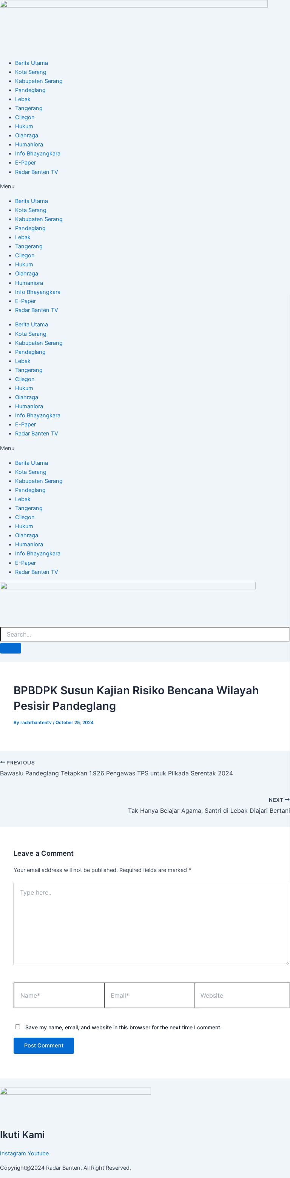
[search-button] (10, 648)
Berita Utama (31, 63)
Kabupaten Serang (39, 81)
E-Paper (25, 162)
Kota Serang (30, 72)
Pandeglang (30, 90)
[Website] (242, 996)
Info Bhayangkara (37, 153)
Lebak (23, 99)
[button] (145, 186)
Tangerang (29, 108)
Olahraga (26, 135)
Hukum (24, 126)
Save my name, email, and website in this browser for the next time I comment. (123, 1027)
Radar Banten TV (36, 172)
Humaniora (29, 144)
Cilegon (25, 117)
